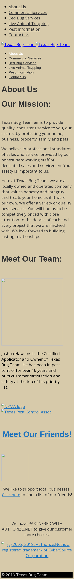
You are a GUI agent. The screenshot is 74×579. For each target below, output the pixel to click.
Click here (11, 494)
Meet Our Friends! (37, 434)
